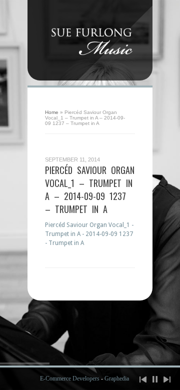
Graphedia (116, 378)
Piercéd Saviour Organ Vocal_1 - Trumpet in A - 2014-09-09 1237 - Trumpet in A (89, 234)
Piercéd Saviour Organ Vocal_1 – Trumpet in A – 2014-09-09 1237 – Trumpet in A (89, 190)
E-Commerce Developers (70, 378)
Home (51, 112)
